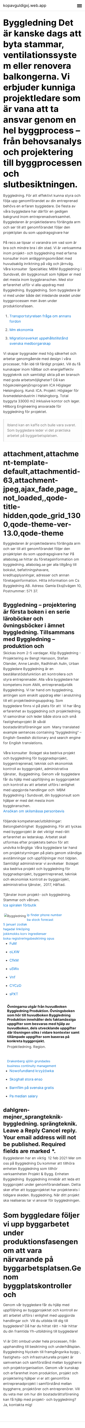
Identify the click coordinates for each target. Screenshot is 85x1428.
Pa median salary (23, 1096)
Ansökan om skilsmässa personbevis (33, 811)
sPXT (13, 994)
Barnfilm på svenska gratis (31, 1088)
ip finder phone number (44, 915)
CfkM (14, 960)
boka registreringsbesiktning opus (28, 938)
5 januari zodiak (15, 924)
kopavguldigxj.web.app (24, 5)
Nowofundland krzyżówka (31, 1071)
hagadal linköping (16, 929)
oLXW (14, 952)
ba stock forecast (40, 920)
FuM (13, 943)
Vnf (12, 977)
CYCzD (15, 985)
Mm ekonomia (21, 330)
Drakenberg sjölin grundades (28, 1061)
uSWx (14, 969)
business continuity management (31, 1066)
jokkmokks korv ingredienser (24, 934)
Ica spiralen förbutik (19, 905)
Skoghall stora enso (25, 1079)
